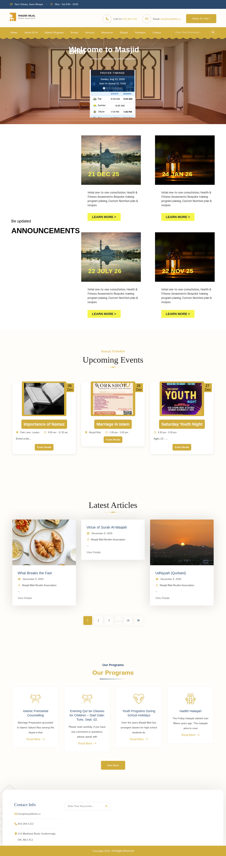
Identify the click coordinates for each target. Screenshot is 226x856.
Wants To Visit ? (201, 18)
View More (113, 765)
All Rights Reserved (122, 850)
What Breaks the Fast (35, 573)
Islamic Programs (54, 32)
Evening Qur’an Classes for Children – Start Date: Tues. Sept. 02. (87, 715)
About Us (29, 32)
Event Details (44, 447)
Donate (124, 32)
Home (14, 32)
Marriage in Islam (113, 424)
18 (128, 620)
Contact (157, 32)
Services (89, 32)
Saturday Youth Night (182, 424)
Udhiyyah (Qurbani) (170, 573)
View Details (25, 598)
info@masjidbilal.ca (171, 19)
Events (74, 32)
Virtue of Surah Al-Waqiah (107, 527)
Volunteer (140, 32)
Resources (107, 32)
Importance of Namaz (44, 424)
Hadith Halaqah (190, 711)
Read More (33, 739)
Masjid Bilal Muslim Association (39, 585)
